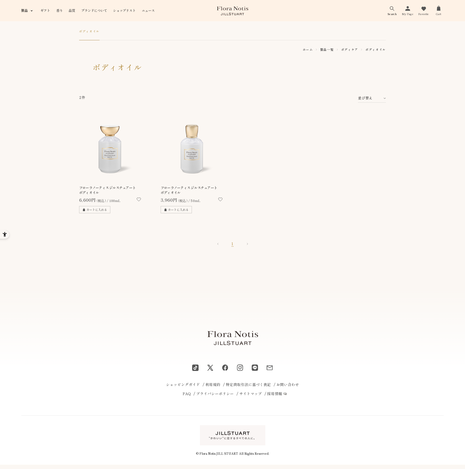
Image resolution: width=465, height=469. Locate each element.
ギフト (45, 10)
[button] (392, 10)
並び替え (365, 98)
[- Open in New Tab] (195, 367)
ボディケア (349, 49)
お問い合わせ (287, 384)
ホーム (308, 49)
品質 (72, 10)
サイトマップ (250, 393)
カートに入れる (96, 209)
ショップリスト (124, 10)
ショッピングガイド (183, 384)
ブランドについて (94, 10)
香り (59, 10)
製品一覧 (327, 49)
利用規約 (212, 384)
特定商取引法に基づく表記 (248, 384)
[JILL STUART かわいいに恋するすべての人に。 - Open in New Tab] (232, 435)
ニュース (148, 10)
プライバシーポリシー (215, 393)
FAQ (187, 393)
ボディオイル (89, 31)
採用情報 (274, 393)
